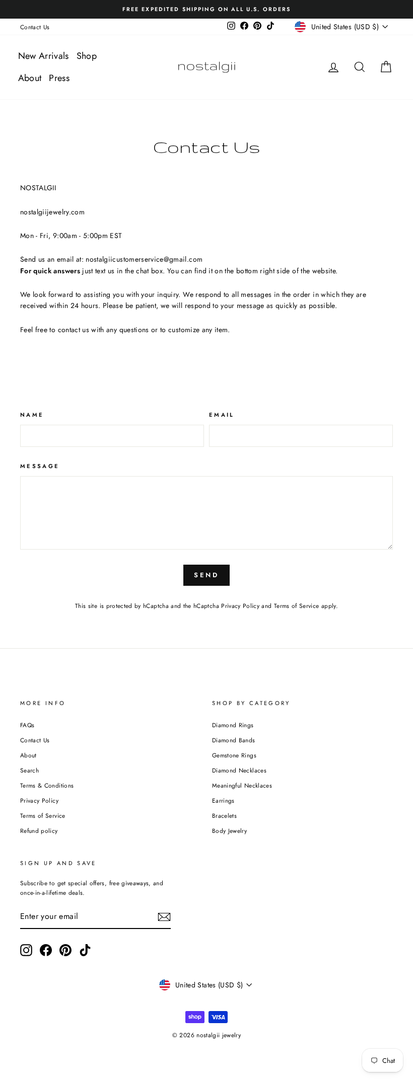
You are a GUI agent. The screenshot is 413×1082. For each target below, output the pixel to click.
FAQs (27, 725)
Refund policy (39, 830)
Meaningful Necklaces (242, 785)
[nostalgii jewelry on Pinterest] (65, 950)
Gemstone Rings (234, 755)
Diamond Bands (233, 740)
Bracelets (224, 815)
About (30, 78)
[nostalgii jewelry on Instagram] (26, 950)
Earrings (223, 800)
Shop (87, 55)
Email (222, 415)
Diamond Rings (233, 725)
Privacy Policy (240, 605)
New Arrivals (43, 55)
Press (59, 78)
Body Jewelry (229, 830)
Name (32, 415)
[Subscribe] (164, 917)
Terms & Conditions (47, 785)
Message (40, 466)
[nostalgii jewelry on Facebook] (46, 950)
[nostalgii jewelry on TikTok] (85, 950)
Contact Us (35, 27)
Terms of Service (296, 605)
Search (29, 770)
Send (207, 575)
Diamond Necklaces (239, 770)
